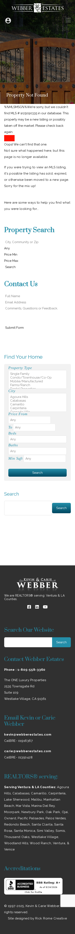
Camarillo (39, 793)
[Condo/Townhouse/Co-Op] (37, 377)
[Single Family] (37, 374)
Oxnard (10, 818)
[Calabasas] (37, 400)
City (11, 391)
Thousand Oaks (17, 837)
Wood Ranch (40, 843)
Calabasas (21, 793)
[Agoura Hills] (37, 397)
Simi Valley (45, 831)
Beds (12, 433)
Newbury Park (32, 812)
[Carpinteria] (37, 408)
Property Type (20, 368)
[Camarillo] (37, 404)
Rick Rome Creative (51, 918)
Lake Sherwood (17, 799)
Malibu (36, 799)
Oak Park (53, 812)
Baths (13, 445)
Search (11, 494)
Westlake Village (44, 837)
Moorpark (12, 812)
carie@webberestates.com (27, 751)
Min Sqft (15, 458)
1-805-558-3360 (32, 670)
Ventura (59, 843)
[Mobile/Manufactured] (37, 381)
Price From (18, 414)
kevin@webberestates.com (27, 734)
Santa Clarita (42, 824)
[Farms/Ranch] (37, 385)
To (10, 427)
